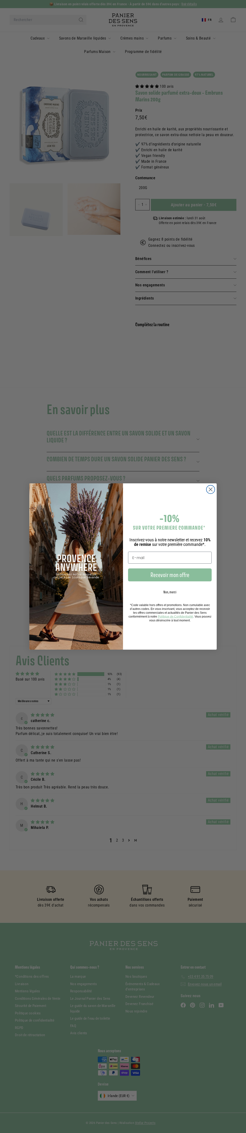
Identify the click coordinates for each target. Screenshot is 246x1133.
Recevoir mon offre (169, 574)
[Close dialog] (210, 489)
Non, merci (169, 592)
